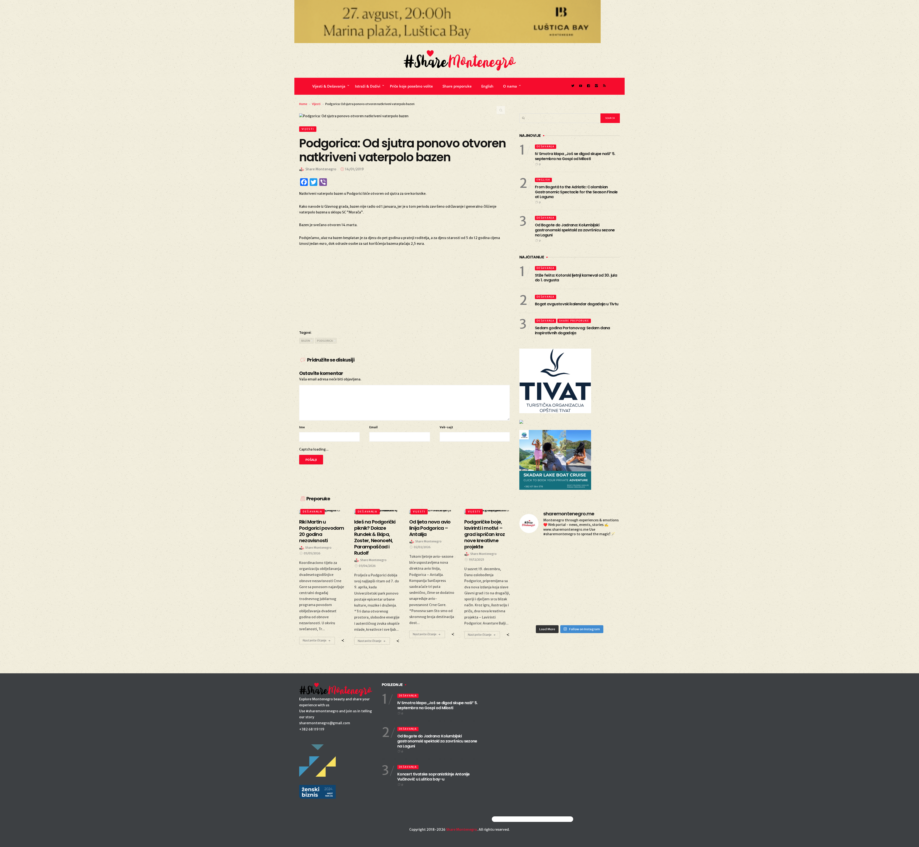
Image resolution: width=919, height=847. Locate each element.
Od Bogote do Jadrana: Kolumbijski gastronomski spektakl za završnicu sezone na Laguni (575, 230)
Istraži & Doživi (367, 86)
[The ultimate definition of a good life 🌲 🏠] (535, 572)
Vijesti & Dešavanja (328, 86)
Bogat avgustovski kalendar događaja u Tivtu (576, 304)
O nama (510, 86)
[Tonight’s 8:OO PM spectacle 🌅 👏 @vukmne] (604, 551)
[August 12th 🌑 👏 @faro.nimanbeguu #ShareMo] (604, 592)
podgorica (325, 340)
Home (303, 104)
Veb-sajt (446, 427)
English (487, 86)
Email (373, 427)
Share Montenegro (461, 829)
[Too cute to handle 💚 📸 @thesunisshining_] (535, 592)
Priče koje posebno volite (411, 86)
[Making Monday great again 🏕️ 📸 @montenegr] (604, 572)
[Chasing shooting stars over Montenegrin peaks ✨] (569, 592)
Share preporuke (457, 86)
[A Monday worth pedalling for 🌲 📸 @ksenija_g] (604, 612)
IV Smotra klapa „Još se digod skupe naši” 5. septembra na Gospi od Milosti (575, 156)
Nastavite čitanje (314, 640)
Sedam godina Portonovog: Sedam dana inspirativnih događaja (572, 330)
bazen (305, 340)
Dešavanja (312, 511)
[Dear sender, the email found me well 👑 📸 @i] (569, 551)
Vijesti (316, 104)
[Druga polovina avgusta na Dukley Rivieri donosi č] (535, 612)
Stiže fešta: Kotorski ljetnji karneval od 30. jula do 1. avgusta (576, 278)
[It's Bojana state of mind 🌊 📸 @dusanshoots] (535, 551)
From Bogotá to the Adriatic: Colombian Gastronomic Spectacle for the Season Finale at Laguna (576, 192)
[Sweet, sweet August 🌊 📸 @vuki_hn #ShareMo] (569, 612)
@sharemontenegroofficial (513, 819)
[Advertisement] (404, 287)
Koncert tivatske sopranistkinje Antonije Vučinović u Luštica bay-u (433, 776)
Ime (302, 427)
